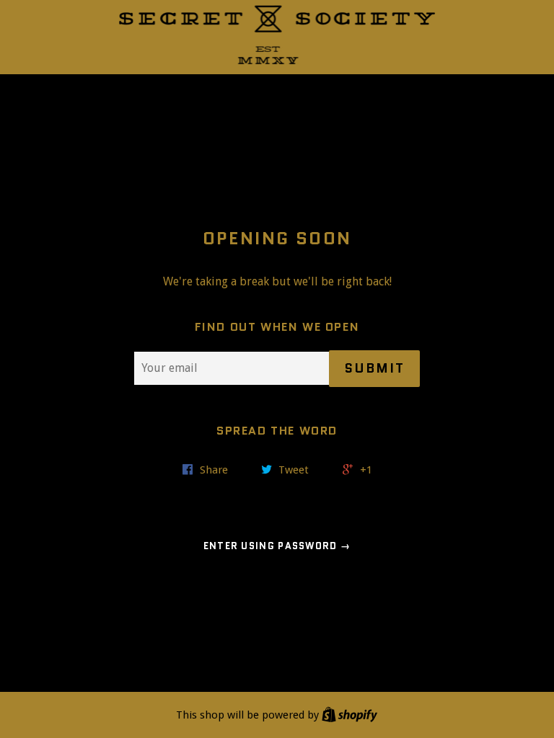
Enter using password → (277, 546)
